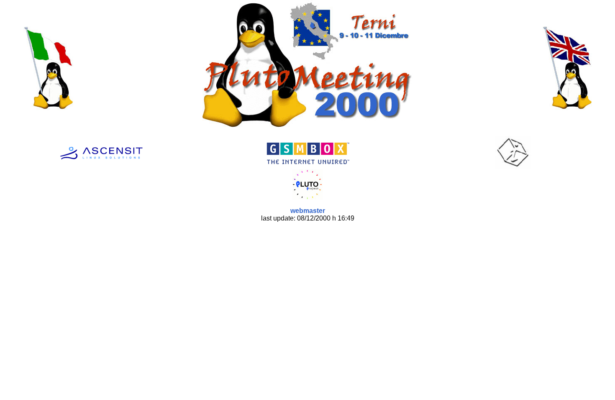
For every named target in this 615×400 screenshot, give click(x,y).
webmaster (307, 210)
